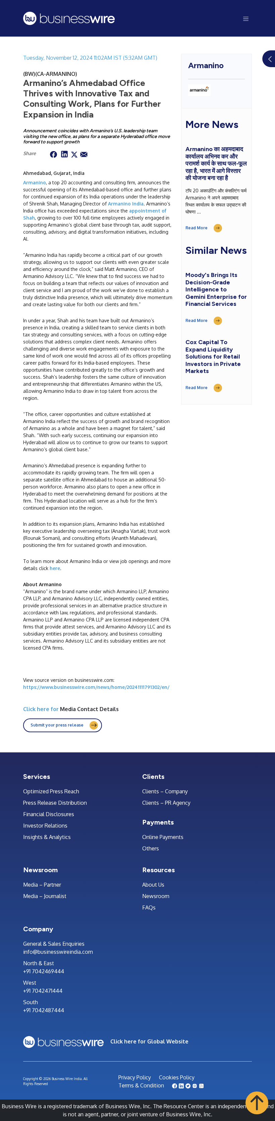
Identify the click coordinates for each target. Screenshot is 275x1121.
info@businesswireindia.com (58, 951)
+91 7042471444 (42, 990)
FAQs (149, 907)
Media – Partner (42, 884)
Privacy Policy (134, 1077)
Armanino (34, 182)
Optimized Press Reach (51, 791)
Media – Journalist (44, 896)
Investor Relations (45, 825)
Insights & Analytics (47, 837)
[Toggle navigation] (246, 18)
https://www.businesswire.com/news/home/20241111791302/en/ (96, 687)
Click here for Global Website (149, 1041)
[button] (257, 1102)
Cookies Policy (177, 1077)
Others (150, 848)
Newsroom (155, 896)
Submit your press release (57, 725)
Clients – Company (165, 791)
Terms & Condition (141, 1085)
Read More (196, 227)
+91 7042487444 (43, 1010)
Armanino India (126, 203)
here (55, 568)
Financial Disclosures (48, 814)
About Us (153, 884)
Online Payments (162, 837)
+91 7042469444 (43, 971)
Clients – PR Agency (166, 802)
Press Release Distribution (55, 802)
